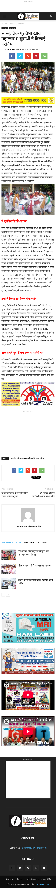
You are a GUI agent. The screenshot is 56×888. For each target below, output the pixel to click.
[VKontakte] (36, 868)
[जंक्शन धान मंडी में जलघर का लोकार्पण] (8, 569)
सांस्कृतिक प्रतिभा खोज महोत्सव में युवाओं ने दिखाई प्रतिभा (27, 458)
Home (4, 23)
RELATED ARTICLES (11, 542)
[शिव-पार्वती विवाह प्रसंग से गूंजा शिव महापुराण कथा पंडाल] (8, 555)
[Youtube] (44, 868)
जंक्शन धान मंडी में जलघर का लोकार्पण (35, 565)
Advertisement (32, 879)
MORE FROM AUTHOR (35, 542)
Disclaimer (10, 879)
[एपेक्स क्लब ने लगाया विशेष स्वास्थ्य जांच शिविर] (8, 583)
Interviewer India (42, 884)
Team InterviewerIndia (14, 49)
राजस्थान (4, 28)
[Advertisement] (28, 7)
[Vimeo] (28, 868)
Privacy (20, 879)
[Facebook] (12, 868)
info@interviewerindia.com (34, 847)
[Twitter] (20, 868)
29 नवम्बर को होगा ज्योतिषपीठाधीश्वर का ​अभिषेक (43, 495)
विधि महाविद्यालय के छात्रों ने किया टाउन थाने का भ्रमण (14, 495)
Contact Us (46, 879)
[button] (52, 16)
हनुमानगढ (12, 28)
